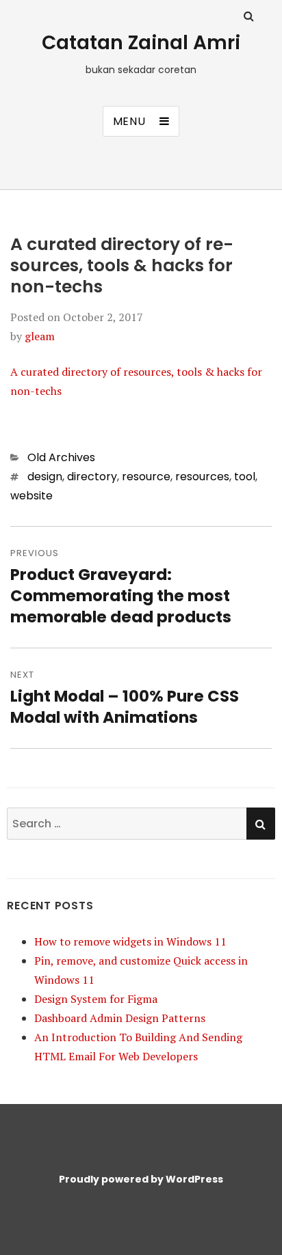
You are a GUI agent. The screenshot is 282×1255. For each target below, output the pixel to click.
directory (92, 476)
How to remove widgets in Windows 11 (130, 941)
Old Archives (61, 457)
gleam (40, 336)
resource (146, 476)
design (44, 476)
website (31, 496)
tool (244, 476)
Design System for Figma (95, 998)
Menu (129, 121)
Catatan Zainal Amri (141, 42)
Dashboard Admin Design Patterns (119, 1017)
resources (202, 476)
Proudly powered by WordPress (141, 1179)
